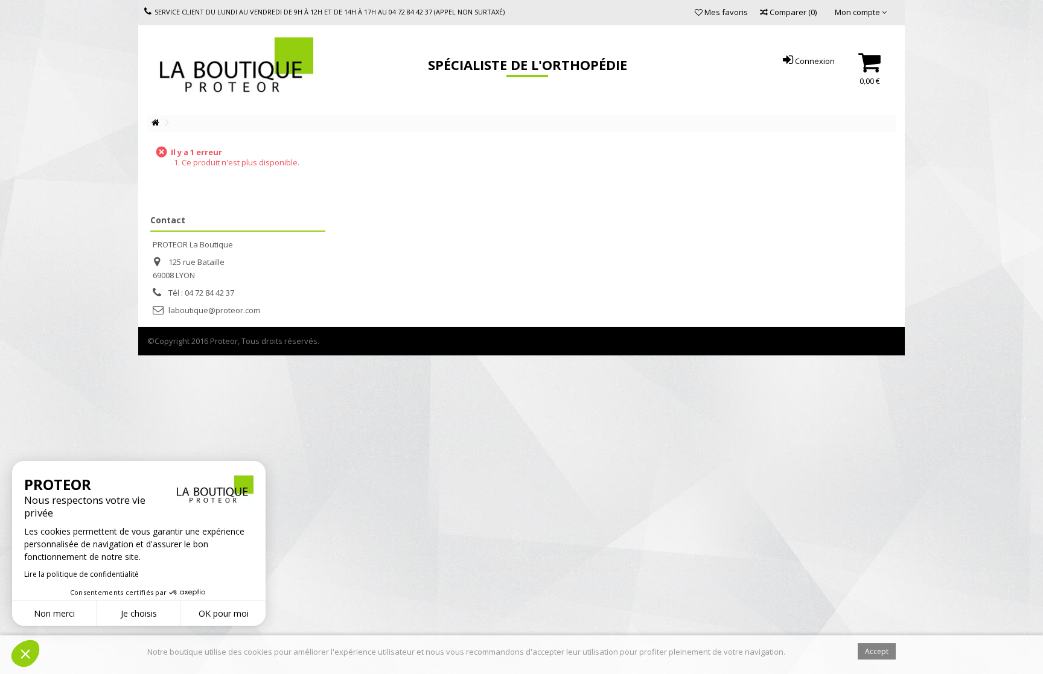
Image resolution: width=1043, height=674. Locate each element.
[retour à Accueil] (155, 122)
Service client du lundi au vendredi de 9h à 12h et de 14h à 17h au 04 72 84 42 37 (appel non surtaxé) (330, 11)
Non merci (54, 613)
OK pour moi (224, 613)
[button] (25, 653)
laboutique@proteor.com (214, 310)
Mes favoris (725, 12)
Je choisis (139, 613)
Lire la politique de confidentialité (81, 574)
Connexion (814, 61)
